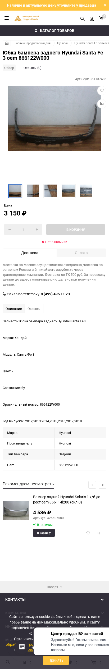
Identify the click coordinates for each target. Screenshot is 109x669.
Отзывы (34, 308)
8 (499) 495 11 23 (55, 294)
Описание (14, 308)
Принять (55, 660)
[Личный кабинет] (92, 18)
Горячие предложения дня (33, 43)
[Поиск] (82, 18)
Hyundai (62, 43)
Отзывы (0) (33, 67)
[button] (102, 485)
